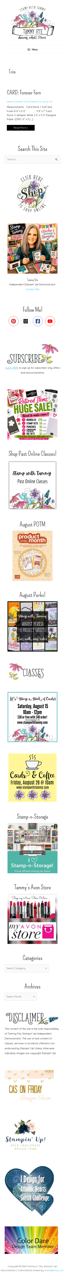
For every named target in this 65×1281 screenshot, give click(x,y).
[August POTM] (32, 556)
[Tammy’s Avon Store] (32, 919)
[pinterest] (14, 321)
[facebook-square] (38, 321)
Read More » (20, 128)
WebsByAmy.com (54, 1270)
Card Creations (31, 101)
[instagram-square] (26, 321)
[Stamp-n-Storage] (32, 848)
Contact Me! (32, 289)
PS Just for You (46, 101)
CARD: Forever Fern (24, 92)
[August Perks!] (32, 626)
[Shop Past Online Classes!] (32, 485)
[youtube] (50, 321)
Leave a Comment (15, 101)
